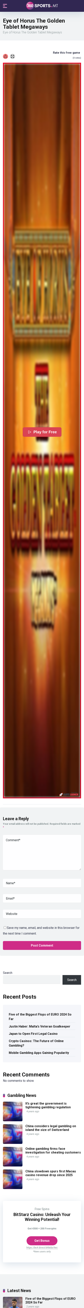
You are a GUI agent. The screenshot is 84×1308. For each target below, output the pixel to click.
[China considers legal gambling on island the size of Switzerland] (12, 1143)
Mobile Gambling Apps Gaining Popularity (39, 1053)
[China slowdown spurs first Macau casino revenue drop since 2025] (12, 1188)
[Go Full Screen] (12, 56)
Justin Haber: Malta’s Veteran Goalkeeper (39, 1026)
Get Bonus (42, 1241)
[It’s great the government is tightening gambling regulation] (12, 1120)
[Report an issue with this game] (5, 56)
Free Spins (42, 1209)
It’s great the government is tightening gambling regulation (48, 1105)
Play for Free (45, 432)
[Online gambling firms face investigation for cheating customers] (12, 1165)
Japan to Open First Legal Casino (33, 1034)
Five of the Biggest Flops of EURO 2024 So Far (40, 1017)
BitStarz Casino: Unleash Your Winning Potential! (42, 1217)
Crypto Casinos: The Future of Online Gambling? (36, 1043)
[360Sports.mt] (42, 6)
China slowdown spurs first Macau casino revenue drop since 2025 (50, 1173)
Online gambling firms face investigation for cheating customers (53, 1150)
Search (7, 973)
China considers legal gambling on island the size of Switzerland (50, 1128)
